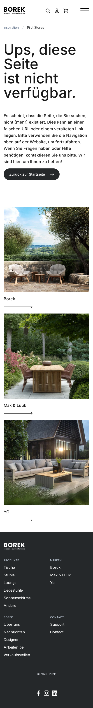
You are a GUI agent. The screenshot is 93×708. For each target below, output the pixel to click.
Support (57, 624)
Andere (10, 605)
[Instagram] (46, 694)
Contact (56, 632)
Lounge (10, 582)
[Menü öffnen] (84, 10)
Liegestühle (13, 590)
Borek (55, 567)
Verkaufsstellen (17, 655)
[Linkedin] (54, 694)
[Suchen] (48, 10)
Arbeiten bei (14, 647)
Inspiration (11, 27)
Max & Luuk (60, 575)
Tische (9, 567)
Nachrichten (14, 632)
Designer (11, 639)
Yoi (52, 582)
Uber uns (12, 624)
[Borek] (14, 546)
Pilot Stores (35, 27)
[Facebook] (38, 694)
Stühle (9, 575)
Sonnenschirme (17, 598)
